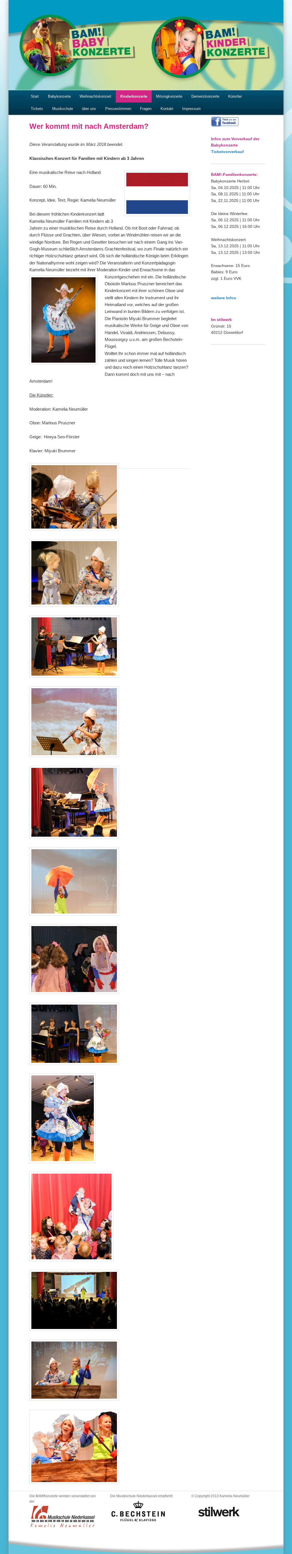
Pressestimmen (118, 109)
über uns (89, 109)
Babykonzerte (59, 96)
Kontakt (167, 109)
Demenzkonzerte (205, 96)
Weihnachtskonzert (95, 96)
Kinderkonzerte (133, 96)
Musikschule (62, 109)
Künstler (235, 96)
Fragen (145, 109)
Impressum (191, 109)
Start (35, 96)
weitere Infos (223, 298)
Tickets (37, 109)
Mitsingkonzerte (169, 96)
